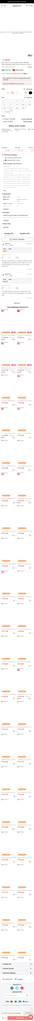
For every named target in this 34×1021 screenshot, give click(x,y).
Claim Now (28, 1013)
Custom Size (8, 111)
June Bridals (17, 5)
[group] (17, 1)
